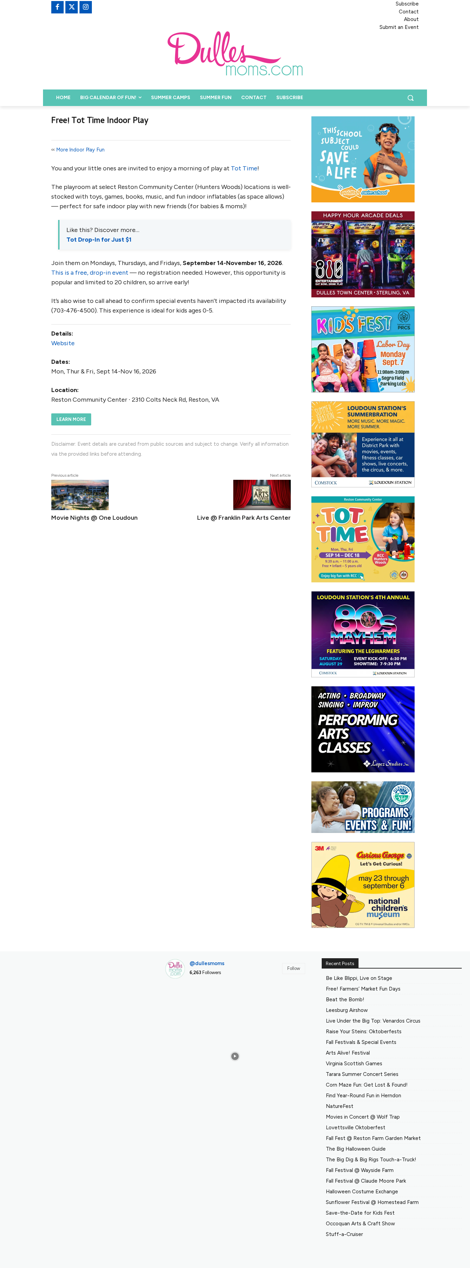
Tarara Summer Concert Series (362, 1074)
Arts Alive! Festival (348, 1053)
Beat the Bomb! (345, 999)
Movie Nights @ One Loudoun (94, 517)
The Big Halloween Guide (356, 1149)
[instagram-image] (187, 1006)
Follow (293, 968)
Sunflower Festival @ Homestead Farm (372, 1202)
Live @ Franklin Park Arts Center (244, 517)
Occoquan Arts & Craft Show (360, 1224)
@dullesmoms (207, 963)
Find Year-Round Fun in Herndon (363, 1095)
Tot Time (244, 168)
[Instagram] (85, 7)
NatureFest (339, 1106)
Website (63, 343)
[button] (410, 97)
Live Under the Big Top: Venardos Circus (373, 1021)
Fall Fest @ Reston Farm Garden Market (373, 1138)
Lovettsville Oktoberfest (355, 1127)
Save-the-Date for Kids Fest (360, 1213)
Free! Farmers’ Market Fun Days (363, 989)
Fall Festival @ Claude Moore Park (366, 1181)
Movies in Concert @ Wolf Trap (363, 1117)
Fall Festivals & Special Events (361, 1042)
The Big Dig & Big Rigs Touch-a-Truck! (371, 1159)
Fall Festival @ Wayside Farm (360, 1170)
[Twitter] (71, 7)
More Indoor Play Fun (80, 150)
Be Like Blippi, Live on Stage (359, 978)
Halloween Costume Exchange (362, 1191)
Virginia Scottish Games (354, 1063)
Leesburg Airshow (347, 1010)
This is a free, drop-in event (89, 272)
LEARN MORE (71, 419)
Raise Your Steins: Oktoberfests (364, 1031)
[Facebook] (57, 7)
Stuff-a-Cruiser (344, 1234)
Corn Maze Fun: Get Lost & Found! (367, 1085)
